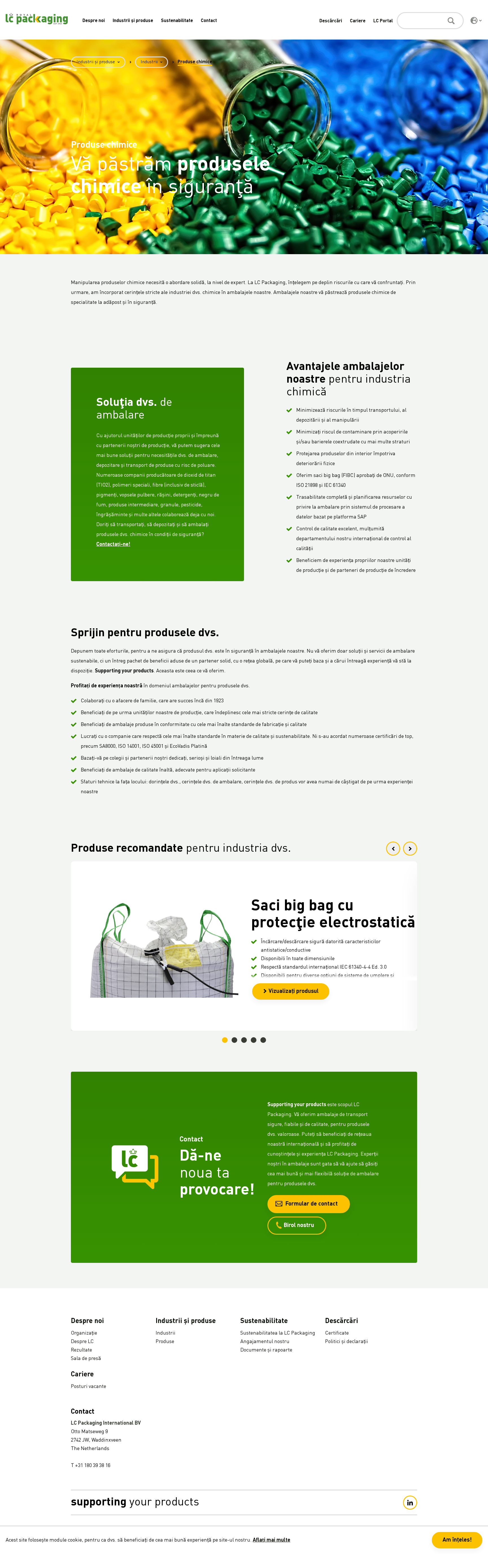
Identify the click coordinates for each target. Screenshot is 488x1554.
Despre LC (82, 1341)
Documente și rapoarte (266, 1350)
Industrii (149, 62)
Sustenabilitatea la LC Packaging (277, 1333)
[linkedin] (410, 1502)
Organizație (84, 1333)
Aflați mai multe (271, 1540)
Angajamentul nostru (264, 1341)
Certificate (337, 1333)
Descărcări (330, 21)
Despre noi (93, 21)
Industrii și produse (133, 21)
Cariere (357, 21)
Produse (165, 1341)
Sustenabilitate (177, 21)
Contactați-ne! (113, 544)
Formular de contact (311, 1204)
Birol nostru (299, 1225)
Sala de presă (86, 1358)
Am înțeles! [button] (457, 1540)
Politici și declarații (346, 1341)
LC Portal (383, 21)
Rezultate (81, 1350)
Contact (209, 21)
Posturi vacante (88, 1386)
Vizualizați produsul (294, 991)
